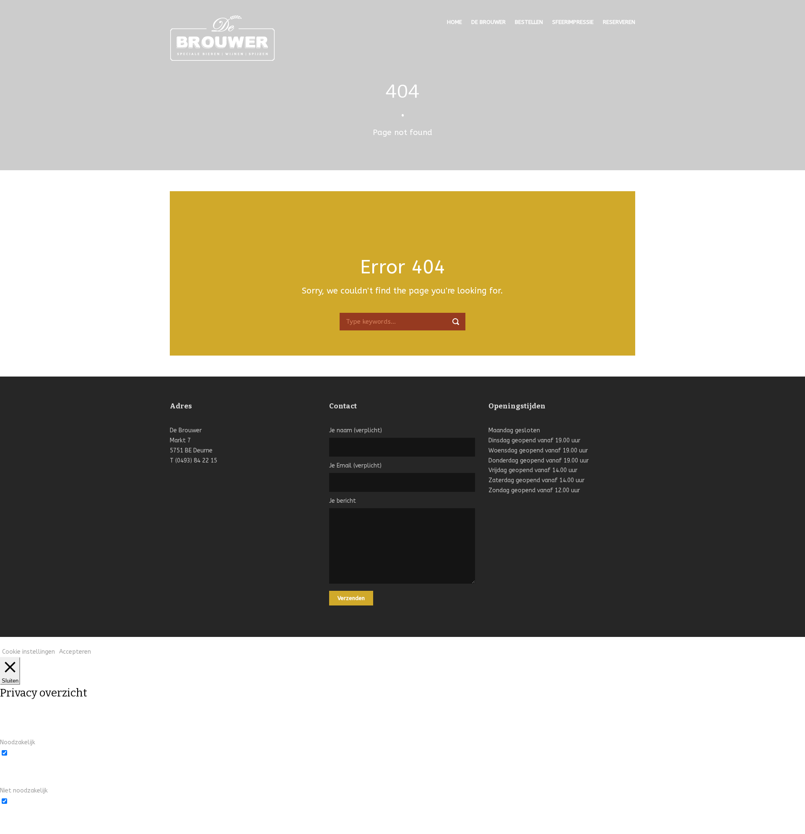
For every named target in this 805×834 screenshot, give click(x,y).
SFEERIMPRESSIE (573, 22)
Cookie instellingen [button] (28, 651)
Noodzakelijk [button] (17, 742)
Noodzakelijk (27, 752)
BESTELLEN (529, 22)
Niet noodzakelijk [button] (24, 790)
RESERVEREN (619, 22)
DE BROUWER (488, 22)
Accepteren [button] (75, 651)
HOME (454, 22)
